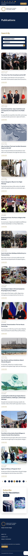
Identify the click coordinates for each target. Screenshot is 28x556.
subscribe (23, 4)
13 (23, 481)
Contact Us (4, 537)
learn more (4, 82)
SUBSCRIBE (4, 547)
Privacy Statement (6, 539)
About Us (3, 534)
